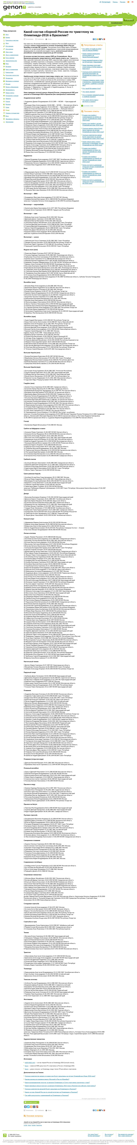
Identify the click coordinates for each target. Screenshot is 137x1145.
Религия (8, 104)
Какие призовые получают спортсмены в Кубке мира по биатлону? (92, 66)
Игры (7, 63)
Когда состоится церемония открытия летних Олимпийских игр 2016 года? (93, 166)
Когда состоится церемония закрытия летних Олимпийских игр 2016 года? (93, 181)
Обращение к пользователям (97, 1143)
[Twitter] (96, 39)
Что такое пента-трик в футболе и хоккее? (90, 100)
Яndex (29, 1125)
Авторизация (106, 2)
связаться (11, 1141)
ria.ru (26, 1066)
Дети (7, 43)
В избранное (41, 39)
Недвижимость (10, 90)
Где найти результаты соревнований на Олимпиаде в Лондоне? (47, 1095)
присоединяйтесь (29, 3)
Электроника (9, 122)
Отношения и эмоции (12, 95)
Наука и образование (12, 87)
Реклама (122, 2)
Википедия (39, 1125)
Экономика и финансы (12, 119)
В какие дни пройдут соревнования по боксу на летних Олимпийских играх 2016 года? (91, 150)
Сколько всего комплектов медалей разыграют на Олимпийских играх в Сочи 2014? (91, 74)
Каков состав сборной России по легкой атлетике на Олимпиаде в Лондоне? (51, 1092)
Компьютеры (9, 72)
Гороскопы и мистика (12, 40)
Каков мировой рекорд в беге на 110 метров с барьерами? (92, 61)
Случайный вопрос (117, 23)
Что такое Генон (93, 1134)
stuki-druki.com (30, 1062)
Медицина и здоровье (12, 81)
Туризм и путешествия (12, 113)
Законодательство (11, 61)
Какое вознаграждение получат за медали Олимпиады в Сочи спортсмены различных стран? (57, 1082)
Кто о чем (108, 1136)
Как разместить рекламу (125, 1134)
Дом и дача (9, 52)
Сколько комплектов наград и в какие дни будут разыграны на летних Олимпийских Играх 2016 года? (60, 1076)
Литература (9, 78)
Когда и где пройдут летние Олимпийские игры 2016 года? (92, 124)
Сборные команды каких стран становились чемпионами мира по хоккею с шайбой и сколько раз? (93, 82)
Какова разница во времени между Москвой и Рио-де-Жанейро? (47, 1079)
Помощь (115, 2)
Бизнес (8, 37)
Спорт (8, 110)
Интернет (8, 66)
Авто (7, 34)
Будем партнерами (93, 1136)
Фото (7, 116)
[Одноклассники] (98, 39)
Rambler (34, 1125)
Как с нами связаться (124, 1136)
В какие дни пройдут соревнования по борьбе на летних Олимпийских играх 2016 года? (91, 159)
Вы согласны (109, 1134)
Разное (8, 101)
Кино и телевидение (12, 69)
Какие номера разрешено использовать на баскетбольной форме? (91, 55)
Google (25, 1125)
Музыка (8, 84)
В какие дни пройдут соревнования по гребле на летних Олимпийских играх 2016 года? (91, 117)
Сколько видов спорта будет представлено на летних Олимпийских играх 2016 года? (93, 130)
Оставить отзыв (32, 1102)
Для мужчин (9, 49)
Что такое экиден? (88, 92)
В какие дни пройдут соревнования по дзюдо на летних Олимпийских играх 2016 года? (91, 174)
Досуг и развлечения (12, 55)
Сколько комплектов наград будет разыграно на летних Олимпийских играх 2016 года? (93, 136)
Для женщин (9, 46)
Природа (8, 98)
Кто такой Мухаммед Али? (91, 88)
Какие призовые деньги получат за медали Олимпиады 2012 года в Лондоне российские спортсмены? (60, 1086)
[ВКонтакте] (94, 39)
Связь (7, 107)
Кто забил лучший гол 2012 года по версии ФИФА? (91, 49)
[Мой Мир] (100, 39)
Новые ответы (10, 93)
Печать (49, 39)
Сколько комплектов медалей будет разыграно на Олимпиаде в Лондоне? (50, 1089)
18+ (132, 2)
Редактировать (29, 39)
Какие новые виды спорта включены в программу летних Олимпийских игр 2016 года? (93, 143)
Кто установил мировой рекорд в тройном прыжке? (93, 95)
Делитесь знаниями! (34, 7)
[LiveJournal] (102, 39)
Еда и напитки (10, 58)
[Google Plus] (104, 39)
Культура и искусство (12, 75)
